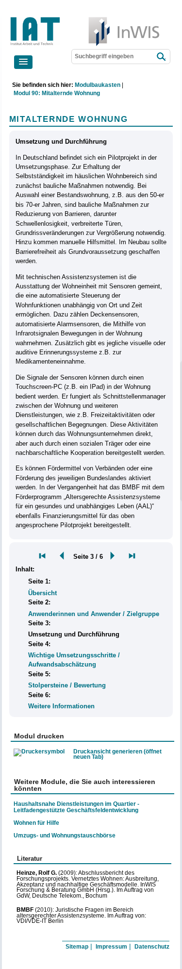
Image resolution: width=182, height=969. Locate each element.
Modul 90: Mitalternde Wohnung (57, 93)
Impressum (111, 947)
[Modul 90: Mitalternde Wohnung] (42, 556)
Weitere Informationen (61, 706)
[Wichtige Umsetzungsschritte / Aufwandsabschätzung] (132, 556)
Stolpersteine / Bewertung (67, 685)
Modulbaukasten (97, 85)
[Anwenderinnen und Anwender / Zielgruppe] (60, 556)
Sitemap (77, 947)
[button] (23, 62)
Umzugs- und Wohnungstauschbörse (65, 835)
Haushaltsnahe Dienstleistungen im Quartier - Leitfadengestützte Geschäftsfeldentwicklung (76, 807)
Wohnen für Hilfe (36, 822)
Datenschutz (151, 947)
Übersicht (42, 593)
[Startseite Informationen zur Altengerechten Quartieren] (67, 19)
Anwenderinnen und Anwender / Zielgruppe (93, 614)
